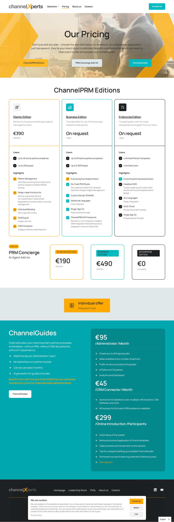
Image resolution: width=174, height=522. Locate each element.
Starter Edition (22, 117)
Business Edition (76, 117)
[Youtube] (163, 489)
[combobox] (164, 519)
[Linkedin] (156, 489)
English (163, 519)
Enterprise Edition (130, 117)
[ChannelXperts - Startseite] (26, 6)
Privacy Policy (36, 515)
